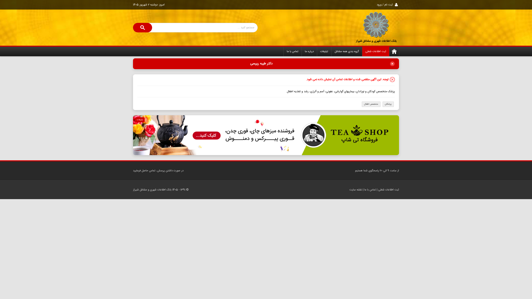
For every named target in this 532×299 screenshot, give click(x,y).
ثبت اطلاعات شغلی (375, 51)
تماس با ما (292, 51)
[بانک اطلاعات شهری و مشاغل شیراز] (376, 25)
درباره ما (309, 51)
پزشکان (388, 104)
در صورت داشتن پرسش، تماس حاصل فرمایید (158, 170)
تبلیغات (324, 51)
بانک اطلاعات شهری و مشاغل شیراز (376, 41)
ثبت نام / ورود (385, 4)
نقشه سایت (355, 189)
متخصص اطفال (371, 104)
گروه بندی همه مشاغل (347, 51)
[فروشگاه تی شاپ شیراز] (266, 135)
